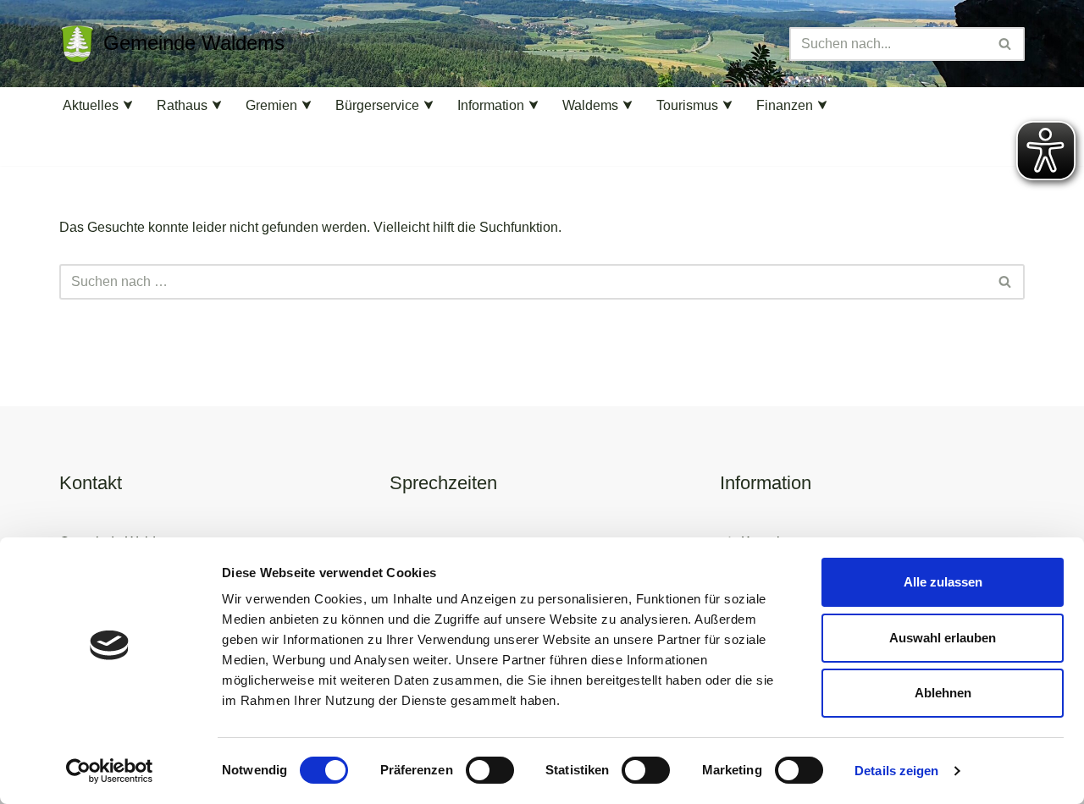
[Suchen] (1006, 44)
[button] (128, 105)
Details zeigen (896, 770)
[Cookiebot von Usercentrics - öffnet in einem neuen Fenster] (110, 771)
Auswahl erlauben (942, 638)
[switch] (490, 770)
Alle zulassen (943, 582)
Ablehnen (943, 693)
